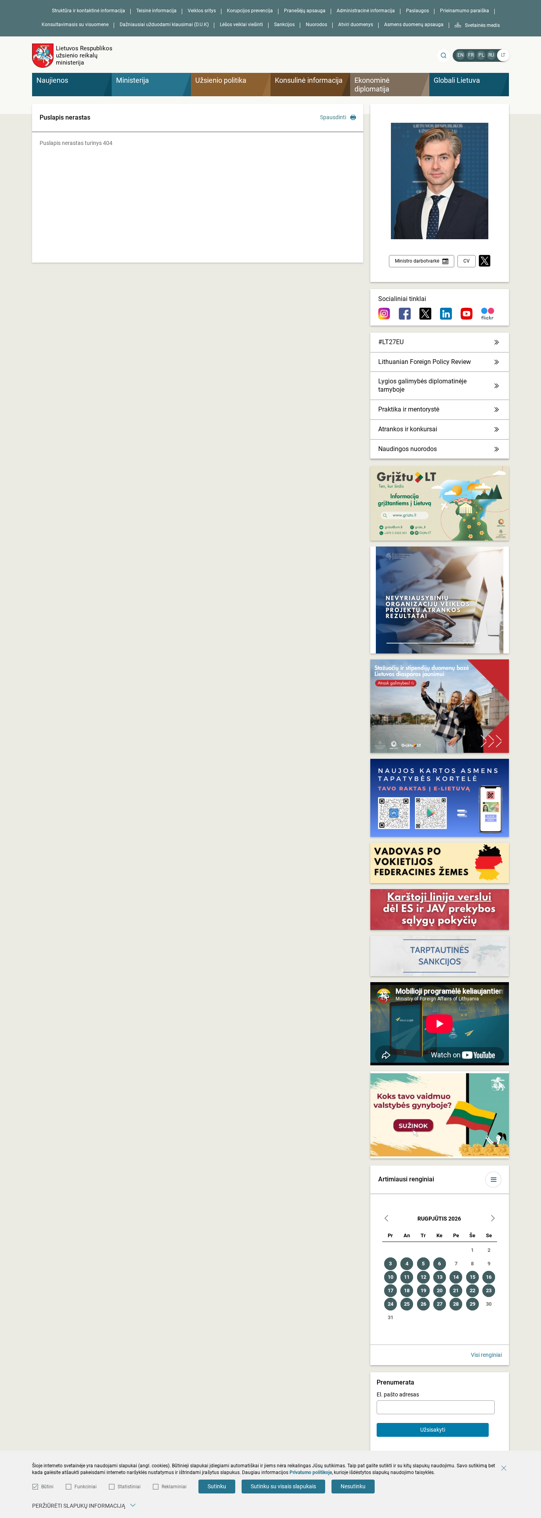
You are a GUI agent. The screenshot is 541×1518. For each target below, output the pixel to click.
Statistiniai (129, 1486)
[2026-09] (492, 1219)
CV (466, 261)
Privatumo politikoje (311, 1472)
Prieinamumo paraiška (464, 10)
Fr (471, 55)
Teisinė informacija (156, 10)
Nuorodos (316, 24)
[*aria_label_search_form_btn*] (443, 55)
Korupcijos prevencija (250, 10)
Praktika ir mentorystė (408, 409)
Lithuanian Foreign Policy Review (424, 362)
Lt (503, 55)
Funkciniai (85, 1486)
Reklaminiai (174, 1486)
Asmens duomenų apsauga (414, 24)
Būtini (47, 1486)
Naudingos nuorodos (407, 449)
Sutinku (217, 1486)
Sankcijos (284, 24)
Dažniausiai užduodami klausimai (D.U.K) (164, 24)
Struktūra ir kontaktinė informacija (88, 10)
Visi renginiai (486, 1355)
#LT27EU (391, 342)
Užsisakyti (432, 1430)
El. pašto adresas (398, 1394)
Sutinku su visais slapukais (283, 1486)
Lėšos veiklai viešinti (241, 24)
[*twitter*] (484, 261)
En (460, 55)
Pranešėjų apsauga (305, 10)
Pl (481, 55)
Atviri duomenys (355, 24)
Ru (491, 55)
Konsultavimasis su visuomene (75, 24)
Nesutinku (353, 1486)
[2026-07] (386, 1219)
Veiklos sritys (202, 10)
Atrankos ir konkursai (407, 429)
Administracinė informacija (366, 10)
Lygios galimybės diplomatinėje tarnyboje (422, 385)
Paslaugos (417, 10)
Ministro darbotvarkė (417, 261)
